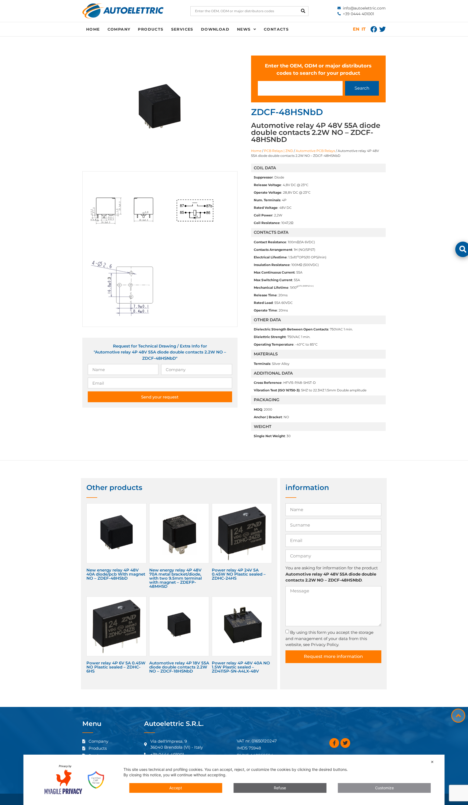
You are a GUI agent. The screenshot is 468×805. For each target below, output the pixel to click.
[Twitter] (382, 29)
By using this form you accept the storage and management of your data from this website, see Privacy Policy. (329, 638)
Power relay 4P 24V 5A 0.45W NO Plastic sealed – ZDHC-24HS (239, 574)
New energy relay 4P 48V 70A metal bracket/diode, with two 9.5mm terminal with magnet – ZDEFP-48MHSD (175, 578)
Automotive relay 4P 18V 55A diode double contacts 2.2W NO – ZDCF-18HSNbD (179, 667)
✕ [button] (432, 761)
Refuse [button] (280, 787)
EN (356, 29)
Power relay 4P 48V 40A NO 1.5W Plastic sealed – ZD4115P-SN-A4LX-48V (241, 667)
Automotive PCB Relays (315, 151)
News (244, 29)
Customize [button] (384, 787)
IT (364, 29)
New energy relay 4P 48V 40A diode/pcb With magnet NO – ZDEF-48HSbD (115, 574)
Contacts (276, 29)
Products (150, 29)
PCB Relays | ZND (278, 151)
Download (215, 29)
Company (119, 29)
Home (93, 29)
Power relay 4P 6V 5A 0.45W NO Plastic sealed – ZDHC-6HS (115, 667)
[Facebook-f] (334, 743)
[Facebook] (373, 29)
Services (182, 29)
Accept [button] (175, 787)
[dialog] (233, 780)
